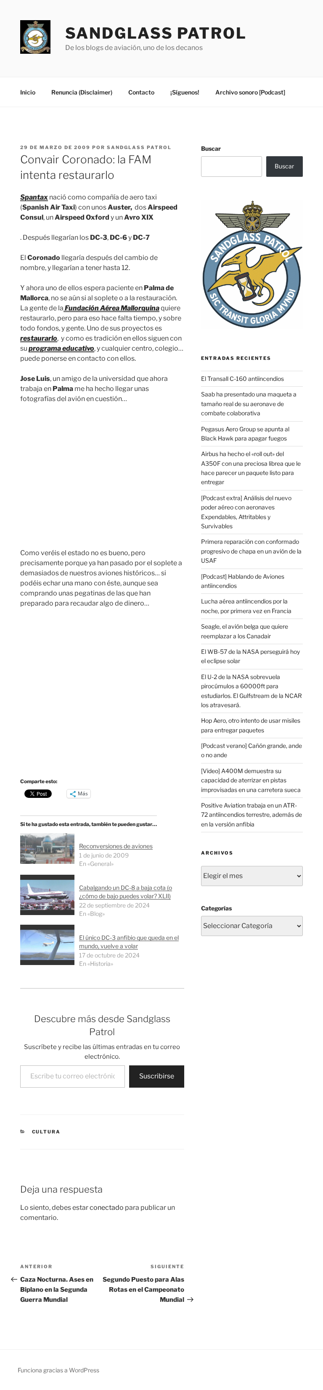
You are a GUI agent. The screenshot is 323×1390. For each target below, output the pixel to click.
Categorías (216, 908)
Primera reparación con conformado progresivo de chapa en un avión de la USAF (251, 551)
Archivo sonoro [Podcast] (250, 92)
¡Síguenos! (184, 92)
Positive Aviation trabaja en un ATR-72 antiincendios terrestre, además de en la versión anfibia (251, 815)
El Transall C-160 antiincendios (242, 378)
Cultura (46, 1132)
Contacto (141, 92)
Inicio (27, 92)
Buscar (211, 148)
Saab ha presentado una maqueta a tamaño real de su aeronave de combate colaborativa (249, 404)
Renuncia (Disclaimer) (81, 92)
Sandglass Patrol (156, 33)
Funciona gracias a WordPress (58, 1370)
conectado (107, 1208)
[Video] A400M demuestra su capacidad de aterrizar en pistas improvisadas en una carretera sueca (251, 780)
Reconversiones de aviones (116, 846)
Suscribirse (156, 1076)
